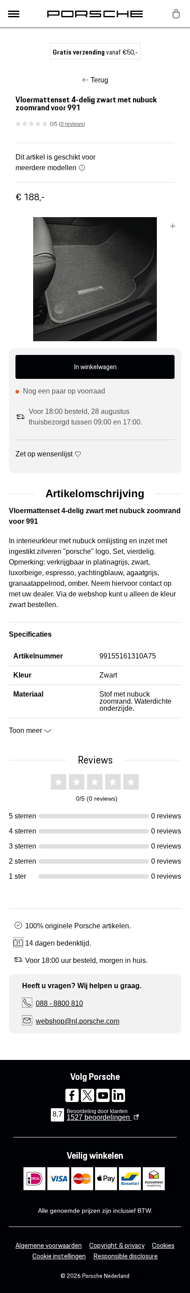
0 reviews (72, 124)
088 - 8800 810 (59, 1003)
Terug (99, 80)
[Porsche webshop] (95, 13)
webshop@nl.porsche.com (77, 1021)
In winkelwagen (95, 367)
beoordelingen (99, 1117)
